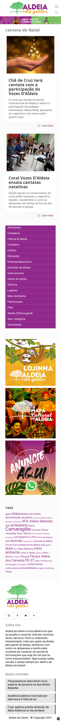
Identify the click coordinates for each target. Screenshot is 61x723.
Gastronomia (15, 273)
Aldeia (16, 514)
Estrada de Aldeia (43, 541)
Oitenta (16, 557)
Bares (32, 525)
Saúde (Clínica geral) (20, 313)
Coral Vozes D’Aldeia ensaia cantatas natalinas (29, 182)
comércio (9, 537)
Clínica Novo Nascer (41, 533)
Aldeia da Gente (31, 513)
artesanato (19, 525)
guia (43, 545)
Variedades (14, 324)
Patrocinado (14, 301)
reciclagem (22, 564)
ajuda (8, 514)
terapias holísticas (45, 568)
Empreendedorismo (19, 261)
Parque (24, 556)
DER (7, 541)
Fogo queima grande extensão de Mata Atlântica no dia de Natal (28, 708)
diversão (16, 541)
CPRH (33, 537)
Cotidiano (13, 244)
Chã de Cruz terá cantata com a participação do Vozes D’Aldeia (25, 86)
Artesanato (14, 227)
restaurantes (35, 564)
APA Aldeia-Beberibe (37, 521)
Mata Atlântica (26, 548)
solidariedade (11, 568)
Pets (10, 307)
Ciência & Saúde (17, 239)
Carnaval (36, 530)
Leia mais (47, 125)
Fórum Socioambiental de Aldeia (22, 544)
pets (37, 560)
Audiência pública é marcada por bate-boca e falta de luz (27, 697)
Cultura (11, 250)
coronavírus (21, 537)
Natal (32, 552)
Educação (13, 256)
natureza (38, 553)
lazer (9, 548)
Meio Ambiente (16, 296)
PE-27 (29, 560)
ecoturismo (28, 541)
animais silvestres (13, 522)
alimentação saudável (18, 517)
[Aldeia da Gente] (28, 8)
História (12, 284)
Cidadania (13, 233)
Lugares (12, 290)
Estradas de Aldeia (18, 267)
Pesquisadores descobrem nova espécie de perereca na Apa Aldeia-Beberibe (29, 684)
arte (7, 525)
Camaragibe (18, 529)
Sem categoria (16, 319)
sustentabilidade (27, 568)
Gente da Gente (17, 279)
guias (48, 545)
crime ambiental (45, 537)
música (24, 552)
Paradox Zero (58, 718)
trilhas (8, 571)
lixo (15, 549)
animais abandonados (42, 518)
